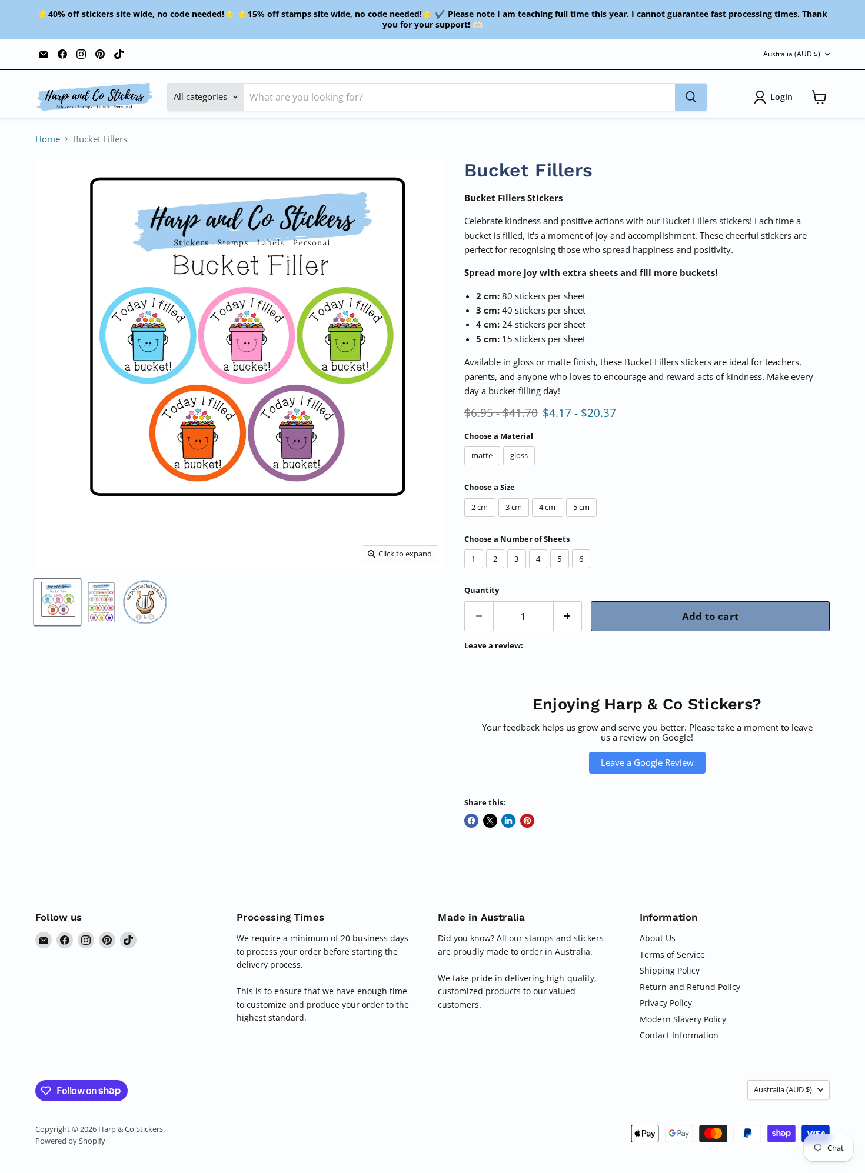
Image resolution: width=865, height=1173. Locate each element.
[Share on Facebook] (471, 821)
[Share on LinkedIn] (508, 821)
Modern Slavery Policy (683, 1019)
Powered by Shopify (70, 1140)
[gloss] (520, 468)
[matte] (483, 468)
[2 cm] (481, 519)
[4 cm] (549, 519)
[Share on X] (490, 821)
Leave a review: (493, 645)
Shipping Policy (670, 970)
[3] (518, 570)
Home (47, 139)
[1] (475, 570)
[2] (497, 570)
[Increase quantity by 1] (568, 616)
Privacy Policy (666, 1002)
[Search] (691, 97)
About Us (658, 938)
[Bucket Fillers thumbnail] (57, 602)
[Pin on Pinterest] (527, 821)
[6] (583, 570)
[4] (540, 570)
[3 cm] (515, 519)
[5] (561, 570)
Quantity (481, 590)
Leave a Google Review (647, 762)
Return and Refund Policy (690, 986)
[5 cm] (583, 519)
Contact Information (679, 1035)
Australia (791, 54)
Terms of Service (672, 954)
